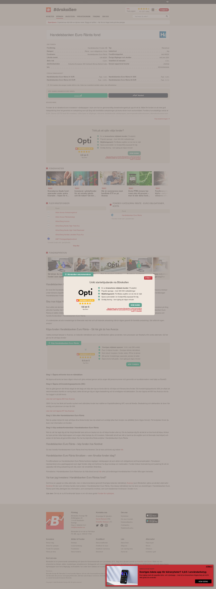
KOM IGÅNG (135, 305)
